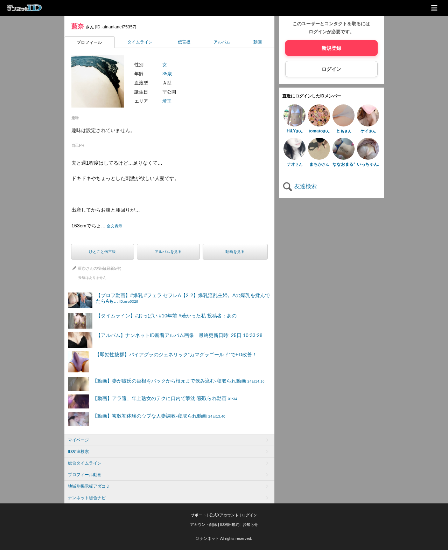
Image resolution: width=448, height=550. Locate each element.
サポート (198, 515)
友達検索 (305, 186)
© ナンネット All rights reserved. (224, 538)
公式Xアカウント (224, 515)
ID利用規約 (229, 524)
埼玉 (167, 101)
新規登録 (331, 48)
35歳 (167, 73)
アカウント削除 (203, 524)
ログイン (331, 69)
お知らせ (250, 524)
